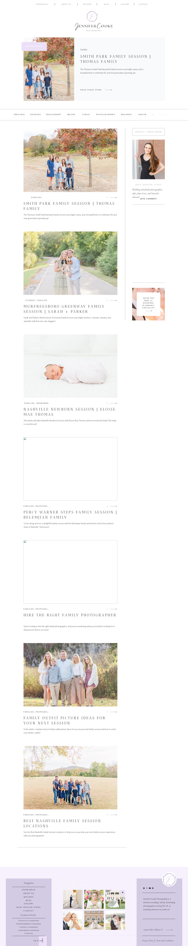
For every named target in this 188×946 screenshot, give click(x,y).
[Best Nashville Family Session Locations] (113, 815)
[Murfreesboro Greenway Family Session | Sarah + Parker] (113, 300)
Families (83, 49)
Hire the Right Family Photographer (70, 615)
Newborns (42, 403)
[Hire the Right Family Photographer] (113, 609)
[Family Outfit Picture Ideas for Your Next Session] (113, 712)
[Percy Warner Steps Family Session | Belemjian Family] (113, 506)
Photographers (45, 506)
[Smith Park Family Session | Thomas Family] (108, 90)
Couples (30, 300)
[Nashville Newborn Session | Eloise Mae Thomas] (113, 403)
